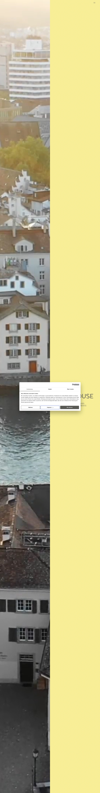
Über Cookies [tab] (70, 389)
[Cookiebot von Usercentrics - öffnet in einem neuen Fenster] (73, 385)
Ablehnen (30, 407)
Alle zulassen (70, 407)
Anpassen (49, 407)
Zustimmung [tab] (30, 389)
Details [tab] (50, 389)
